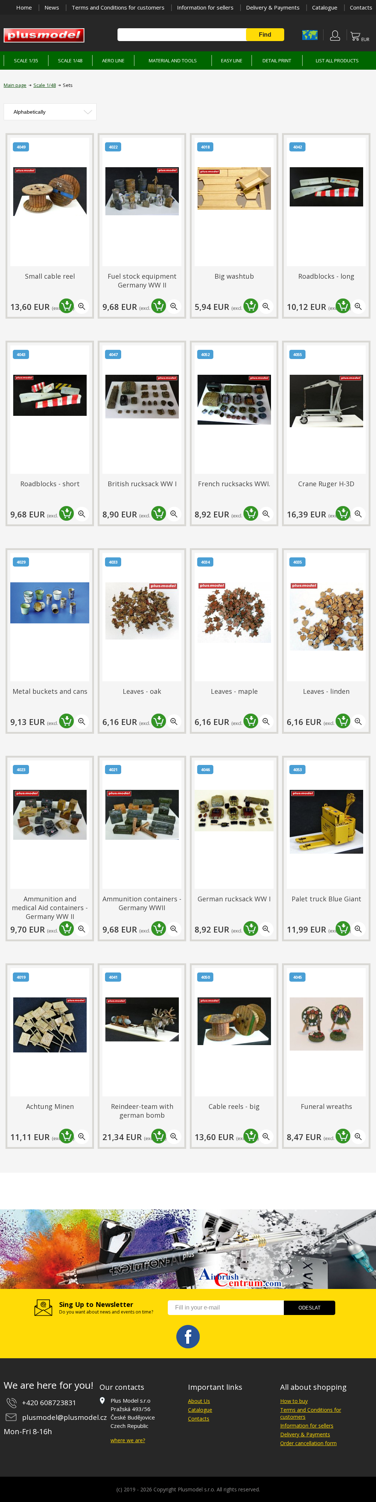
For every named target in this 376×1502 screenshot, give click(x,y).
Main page (15, 85)
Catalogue (324, 7)
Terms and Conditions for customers (118, 7)
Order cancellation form (308, 1443)
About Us (199, 1400)
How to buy (294, 1400)
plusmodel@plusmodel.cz (64, 1417)
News (51, 7)
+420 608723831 (49, 1402)
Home (24, 7)
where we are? (128, 1440)
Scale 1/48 (44, 85)
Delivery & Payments (273, 7)
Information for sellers (205, 7)
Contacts (361, 7)
